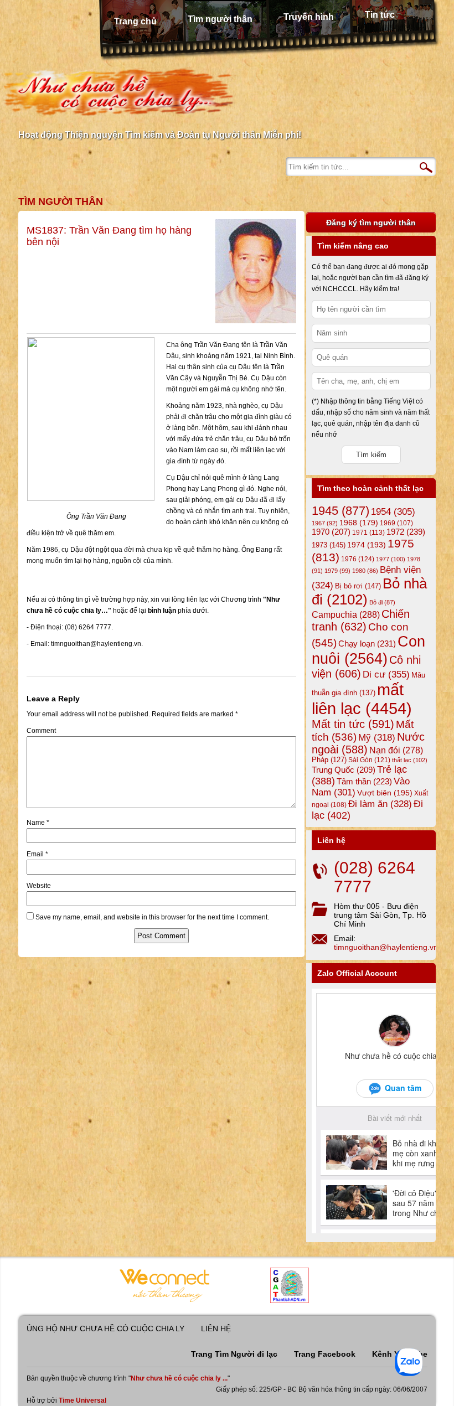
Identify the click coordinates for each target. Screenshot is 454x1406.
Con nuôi (368, 650)
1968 (358, 522)
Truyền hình (308, 17)
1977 (390, 559)
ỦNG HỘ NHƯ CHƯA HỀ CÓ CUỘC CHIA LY (105, 1328)
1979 (337, 570)
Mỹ (376, 737)
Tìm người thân (220, 19)
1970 (331, 532)
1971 (368, 532)
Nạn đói (396, 750)
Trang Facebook (324, 1354)
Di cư (386, 674)
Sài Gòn (369, 760)
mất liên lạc (362, 698)
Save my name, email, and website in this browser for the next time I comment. (152, 917)
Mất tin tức (353, 724)
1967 (325, 523)
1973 (328, 545)
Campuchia (346, 614)
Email (37, 854)
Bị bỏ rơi (358, 586)
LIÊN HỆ (216, 1328)
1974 (366, 544)
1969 (396, 522)
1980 (365, 570)
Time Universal (82, 1400)
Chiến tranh (361, 620)
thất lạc (409, 760)
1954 (393, 511)
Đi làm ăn (380, 804)
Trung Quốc (343, 770)
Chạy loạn (367, 643)
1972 (405, 531)
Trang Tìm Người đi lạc (234, 1354)
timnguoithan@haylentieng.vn (386, 947)
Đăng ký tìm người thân (371, 222)
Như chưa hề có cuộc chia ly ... (179, 1378)
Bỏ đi (382, 602)
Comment (41, 731)
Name (38, 822)
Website (39, 886)
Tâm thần (364, 781)
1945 (340, 511)
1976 (357, 559)
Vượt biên (384, 792)
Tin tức (380, 14)
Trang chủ (135, 21)
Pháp (329, 760)
